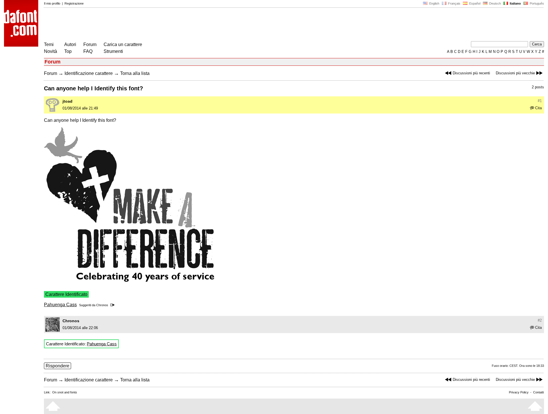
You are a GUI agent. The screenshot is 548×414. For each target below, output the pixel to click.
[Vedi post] (113, 305)
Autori (70, 44)
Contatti (538, 392)
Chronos (102, 305)
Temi (49, 44)
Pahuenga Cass (60, 304)
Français (453, 3)
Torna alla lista (135, 73)
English (434, 3)
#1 (540, 101)
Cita (538, 108)
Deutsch (494, 3)
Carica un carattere (123, 44)
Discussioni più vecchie (515, 73)
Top (68, 51)
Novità (50, 51)
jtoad (67, 101)
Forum (89, 44)
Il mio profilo (52, 3)
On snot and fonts (64, 392)
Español (474, 3)
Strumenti (113, 51)
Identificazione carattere (89, 73)
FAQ (87, 51)
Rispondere (57, 365)
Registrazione (74, 3)
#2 (540, 320)
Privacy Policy (519, 392)
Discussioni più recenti (471, 73)
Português (536, 3)
